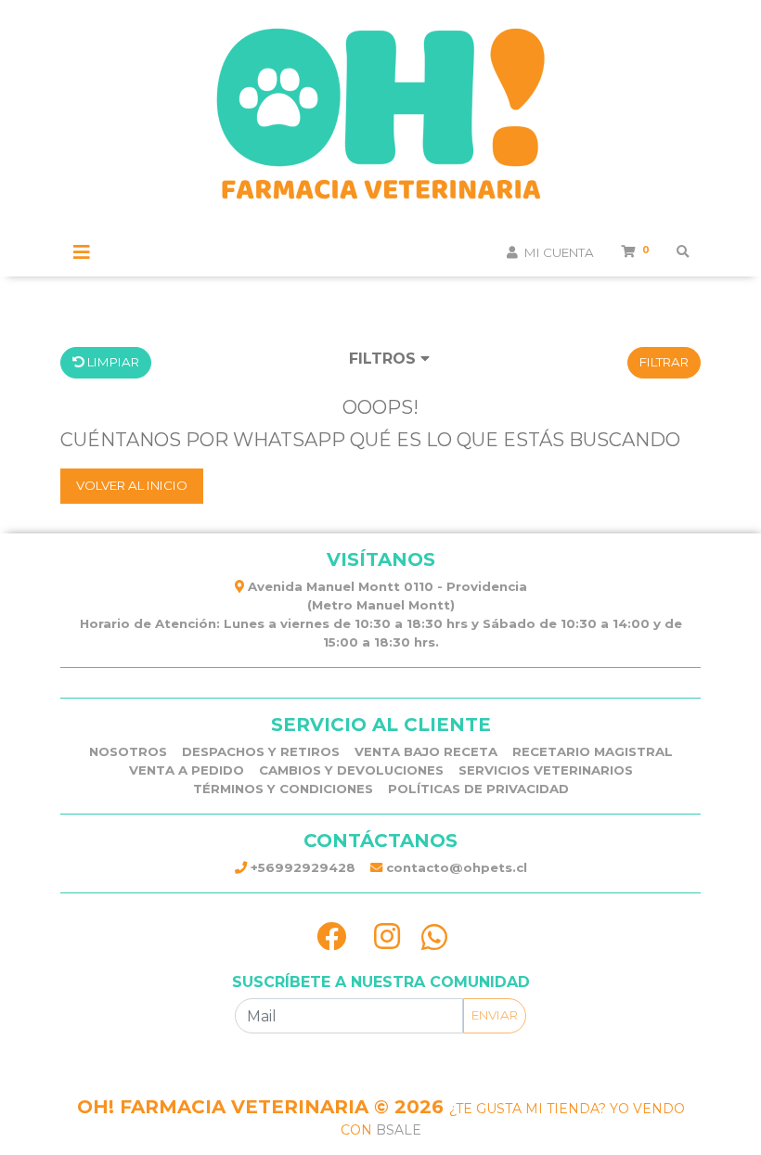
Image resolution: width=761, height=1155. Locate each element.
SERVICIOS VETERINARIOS (545, 770)
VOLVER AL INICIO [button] (131, 485)
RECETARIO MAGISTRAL (592, 751)
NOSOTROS (128, 751)
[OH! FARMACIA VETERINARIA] (380, 121)
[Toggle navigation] (81, 252)
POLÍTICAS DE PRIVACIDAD (478, 788)
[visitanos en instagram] (387, 937)
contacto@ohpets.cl (454, 867)
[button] (389, 362)
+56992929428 (301, 867)
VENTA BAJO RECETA (426, 751)
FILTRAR (664, 361)
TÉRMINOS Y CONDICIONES (283, 788)
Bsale (398, 1130)
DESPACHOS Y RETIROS (261, 751)
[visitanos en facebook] (331, 937)
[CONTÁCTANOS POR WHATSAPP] (434, 937)
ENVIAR (494, 1014)
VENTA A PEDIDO (186, 770)
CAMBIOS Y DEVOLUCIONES (351, 770)
